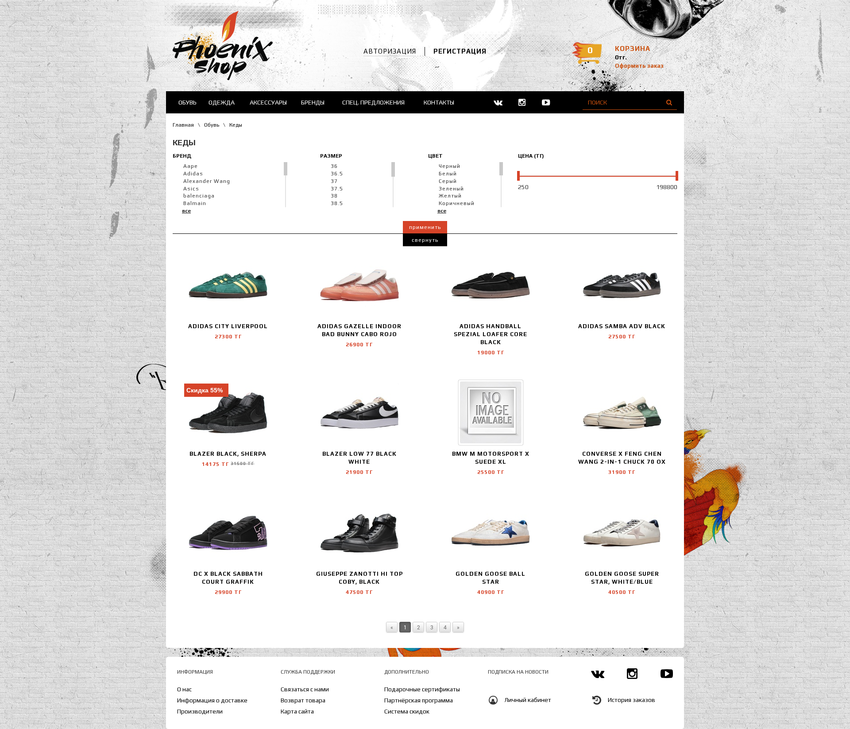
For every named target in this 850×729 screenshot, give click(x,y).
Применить (425, 227)
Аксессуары (268, 102)
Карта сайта (297, 711)
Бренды (313, 102)
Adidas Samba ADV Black (621, 326)
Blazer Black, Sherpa (228, 453)
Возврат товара (303, 700)
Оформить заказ (639, 65)
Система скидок (406, 711)
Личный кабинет (527, 700)
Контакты (439, 102)
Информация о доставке (212, 700)
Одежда (222, 102)
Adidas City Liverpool (228, 326)
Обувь (187, 102)
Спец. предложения (373, 102)
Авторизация (389, 51)
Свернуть (425, 240)
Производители (200, 711)
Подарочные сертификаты (422, 689)
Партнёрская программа (418, 700)
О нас (184, 689)
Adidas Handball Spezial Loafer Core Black (490, 334)
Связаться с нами (305, 689)
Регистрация (460, 51)
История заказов (631, 700)
